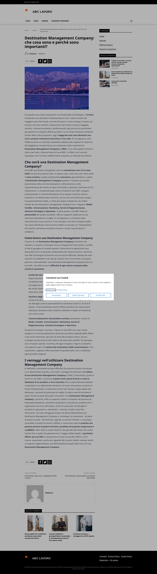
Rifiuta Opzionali (78, 295)
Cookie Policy (51, 290)
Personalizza (56, 295)
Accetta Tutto (100, 295)
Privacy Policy (62, 290)
